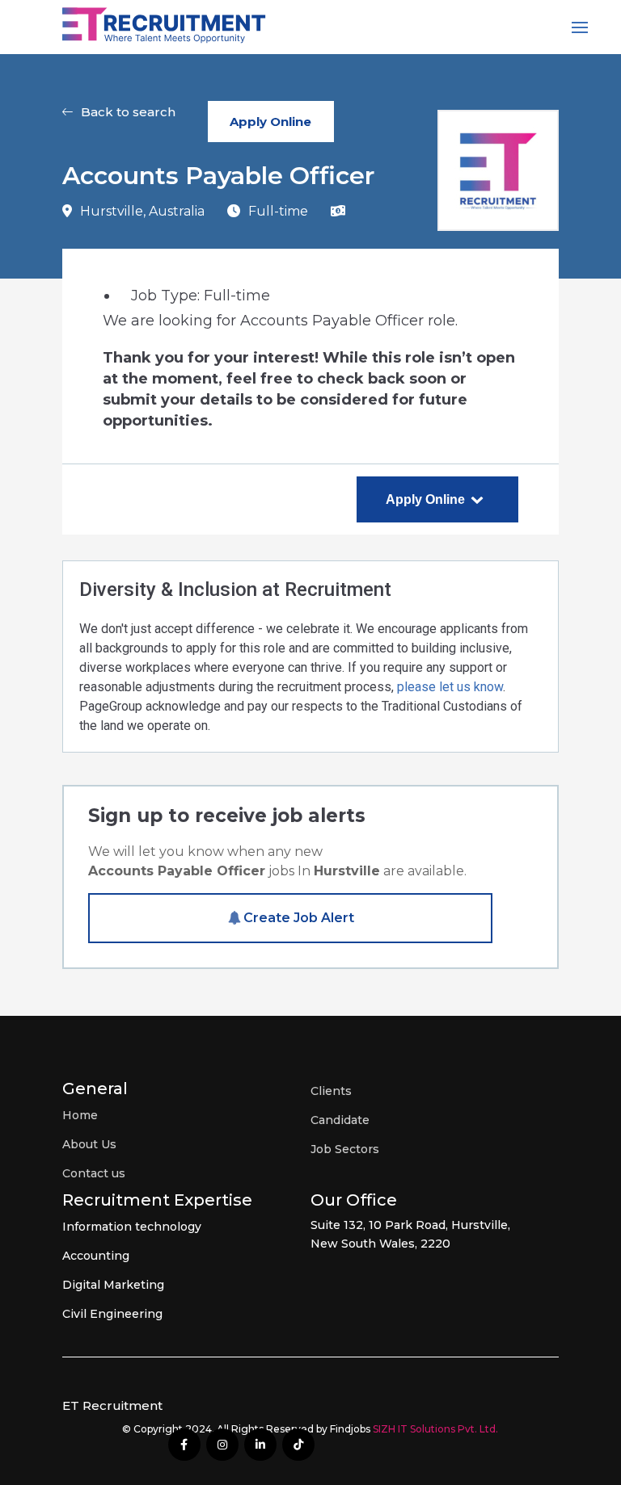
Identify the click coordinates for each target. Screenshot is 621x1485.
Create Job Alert (298, 917)
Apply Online (270, 121)
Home (80, 1115)
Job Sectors (344, 1149)
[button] (118, 121)
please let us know (450, 686)
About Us (89, 1144)
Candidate (340, 1120)
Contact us (93, 1173)
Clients (331, 1091)
